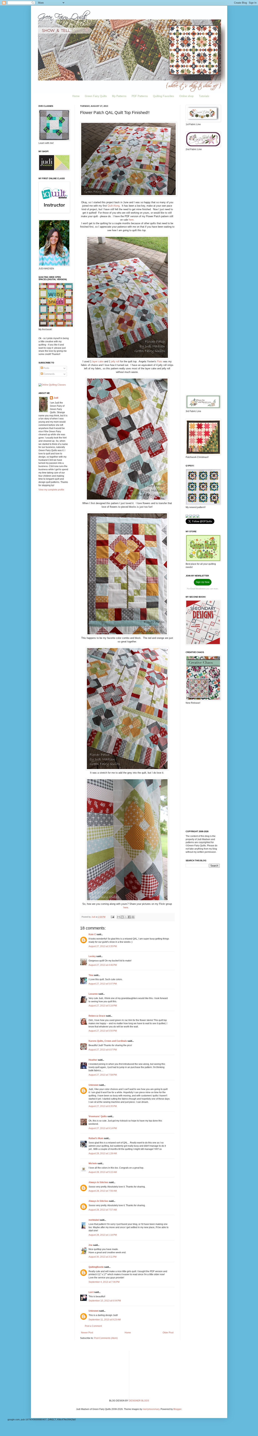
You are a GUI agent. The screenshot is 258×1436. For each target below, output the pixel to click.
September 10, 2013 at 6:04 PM (105, 1300)
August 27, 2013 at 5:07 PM (103, 983)
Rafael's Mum (96, 1138)
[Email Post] (112, 917)
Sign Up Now (202, 582)
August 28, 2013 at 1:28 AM (103, 1153)
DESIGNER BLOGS (139, 1400)
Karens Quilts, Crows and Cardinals (108, 1041)
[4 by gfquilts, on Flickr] (127, 634)
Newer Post (87, 1332)
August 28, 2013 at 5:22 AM (103, 1172)
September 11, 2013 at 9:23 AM (105, 1319)
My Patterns (119, 96)
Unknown (94, 1085)
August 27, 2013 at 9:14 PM (103, 1128)
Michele (93, 1163)
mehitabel (94, 1220)
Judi (56, 398)
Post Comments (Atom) (106, 1338)
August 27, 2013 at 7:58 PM (103, 1075)
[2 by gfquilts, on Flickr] (127, 358)
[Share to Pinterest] (133, 917)
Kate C (92, 934)
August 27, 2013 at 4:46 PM (103, 965)
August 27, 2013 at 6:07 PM (103, 1049)
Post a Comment (93, 1326)
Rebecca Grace (97, 1016)
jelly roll (115, 361)
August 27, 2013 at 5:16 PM (103, 1005)
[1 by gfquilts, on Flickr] (128, 195)
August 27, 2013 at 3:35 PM (103, 946)
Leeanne (93, 994)
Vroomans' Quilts (98, 1116)
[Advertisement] (203, 213)
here (131, 219)
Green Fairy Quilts (96, 96)
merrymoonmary (151, 1409)
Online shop (186, 96)
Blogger (177, 1409)
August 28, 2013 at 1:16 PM (103, 1235)
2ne (91, 1245)
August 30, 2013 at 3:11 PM (103, 1257)
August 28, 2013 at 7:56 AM (103, 1191)
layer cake (98, 361)
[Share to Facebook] (129, 917)
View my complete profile (51, 489)
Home (76, 96)
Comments (49, 374)
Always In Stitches (98, 1182)
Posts (46, 368)
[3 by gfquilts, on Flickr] (127, 499)
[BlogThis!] (122, 917)
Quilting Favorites (163, 96)
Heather (93, 1060)
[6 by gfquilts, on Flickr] (127, 900)
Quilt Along (114, 205)
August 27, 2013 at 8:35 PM (103, 1106)
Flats (159, 361)
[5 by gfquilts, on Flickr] (127, 769)
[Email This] (119, 917)
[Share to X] (126, 917)
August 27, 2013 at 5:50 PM (103, 1030)
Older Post (168, 1332)
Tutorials (204, 96)
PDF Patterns (140, 96)
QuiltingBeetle (96, 1267)
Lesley (92, 956)
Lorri (91, 1292)
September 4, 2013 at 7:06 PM (104, 1282)
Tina (91, 975)
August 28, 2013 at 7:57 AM (103, 1209)
